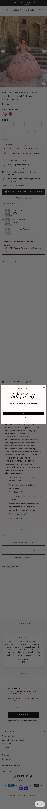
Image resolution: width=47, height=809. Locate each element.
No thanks (23, 417)
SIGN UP (23, 413)
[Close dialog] (44, 387)
